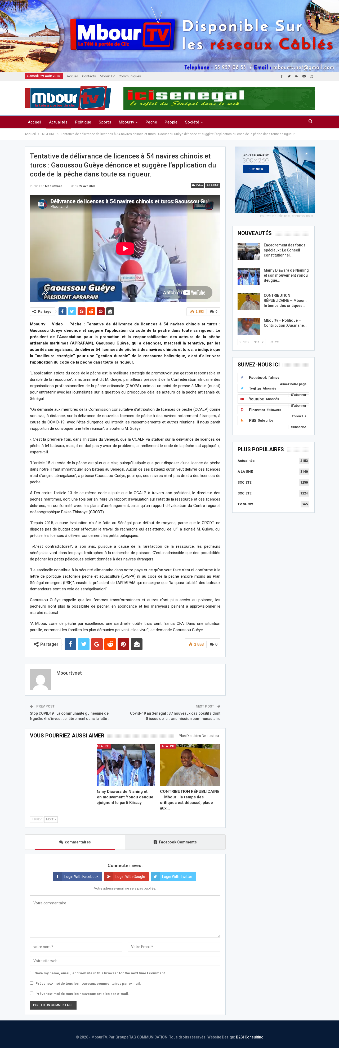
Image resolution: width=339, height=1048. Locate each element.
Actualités (58, 122)
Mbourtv (126, 122)
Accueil (72, 76)
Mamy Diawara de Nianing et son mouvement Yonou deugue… (286, 275)
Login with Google (130, 876)
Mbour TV (107, 76)
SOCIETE (244, 493)
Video (199, 185)
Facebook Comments (178, 842)
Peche (151, 122)
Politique (83, 122)
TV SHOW (245, 504)
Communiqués (130, 76)
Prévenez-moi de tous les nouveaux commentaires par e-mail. (88, 983)
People (171, 122)
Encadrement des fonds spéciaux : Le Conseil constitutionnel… (285, 250)
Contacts (89, 76)
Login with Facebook (81, 876)
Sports (105, 122)
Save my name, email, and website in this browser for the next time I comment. (100, 973)
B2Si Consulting (250, 1037)
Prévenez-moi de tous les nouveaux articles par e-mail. (82, 994)
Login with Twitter (177, 876)
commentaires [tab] (78, 842)
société (192, 122)
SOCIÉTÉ (244, 482)
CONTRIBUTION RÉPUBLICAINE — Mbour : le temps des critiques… (285, 300)
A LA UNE (213, 185)
